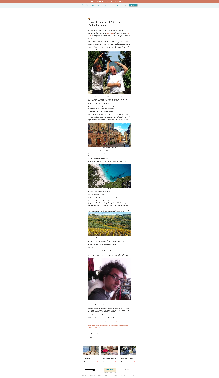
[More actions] (130, 18)
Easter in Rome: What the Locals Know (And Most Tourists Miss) (127, 357)
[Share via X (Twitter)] (91, 333)
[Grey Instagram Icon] (125, 5)
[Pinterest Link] (127, 5)
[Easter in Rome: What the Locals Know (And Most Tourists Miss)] (128, 350)
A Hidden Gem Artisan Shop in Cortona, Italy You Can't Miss (109, 357)
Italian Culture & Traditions (94, 329)
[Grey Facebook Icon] (123, 5)
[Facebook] (126, 370)
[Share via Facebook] (88, 333)
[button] (93, 5)
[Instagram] (128, 370)
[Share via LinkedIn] (94, 333)
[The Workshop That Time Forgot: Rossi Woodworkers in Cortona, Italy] (91, 350)
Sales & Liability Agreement (103, 375)
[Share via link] (97, 333)
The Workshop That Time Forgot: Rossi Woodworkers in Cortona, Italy (90, 357)
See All (135, 343)
